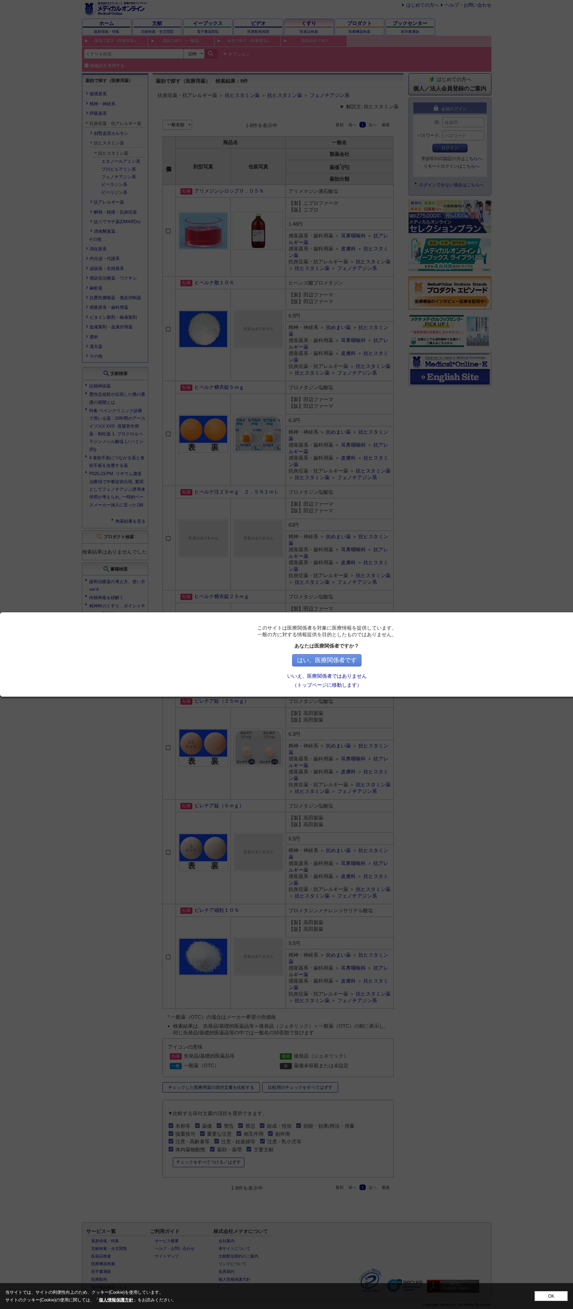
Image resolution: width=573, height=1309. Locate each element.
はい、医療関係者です (327, 660)
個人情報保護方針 (116, 1299)
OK (551, 1296)
